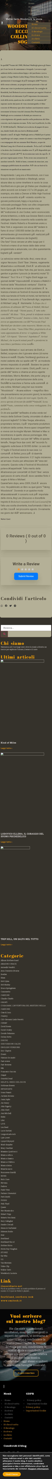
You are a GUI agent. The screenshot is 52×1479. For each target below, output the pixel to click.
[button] (2, 605)
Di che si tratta (35, 7)
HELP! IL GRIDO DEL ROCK (13, 1082)
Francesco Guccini (8, 1072)
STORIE (4, 1252)
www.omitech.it (11, 1300)
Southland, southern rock (17, 1296)
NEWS (3, 1176)
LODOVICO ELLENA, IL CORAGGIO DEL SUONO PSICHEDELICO (22, 835)
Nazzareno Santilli (8, 1172)
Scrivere (32, 14)
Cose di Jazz (6, 1013)
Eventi (3, 1054)
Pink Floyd (5, 1204)
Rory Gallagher (7, 1221)
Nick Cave (5, 1179)
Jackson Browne (7, 1096)
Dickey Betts (6, 1037)
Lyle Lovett (5, 1138)
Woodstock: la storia (9, 1273)
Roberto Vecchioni (8, 1218)
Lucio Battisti (6, 1131)
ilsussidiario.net (11, 1286)
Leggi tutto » (6, 748)
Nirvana (4, 1183)
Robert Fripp (6, 1214)
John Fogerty (6, 1106)
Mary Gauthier (7, 1148)
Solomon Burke (7, 1232)
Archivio (32, 17)
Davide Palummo (8, 1033)
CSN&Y (4, 1023)
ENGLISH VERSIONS (10, 1047)
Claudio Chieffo (7, 999)
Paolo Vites (5, 1190)
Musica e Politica (7, 1162)
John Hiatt (5, 1110)
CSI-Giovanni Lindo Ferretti (12, 1020)
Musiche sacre (6, 1169)
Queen (3, 1207)
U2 (2, 1259)
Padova (4, 1186)
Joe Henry (5, 1103)
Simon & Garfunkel (8, 1228)
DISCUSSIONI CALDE (11, 1044)
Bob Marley (5, 985)
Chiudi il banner (12, 1474)
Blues (3, 978)
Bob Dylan (5, 981)
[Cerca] (4, 634)
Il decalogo (33, 10)
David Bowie (6, 1026)
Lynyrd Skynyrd (7, 1141)
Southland (5, 1239)
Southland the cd (7, 1242)
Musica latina (6, 1166)
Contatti (32, 21)
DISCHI (4, 1040)
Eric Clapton (6, 1051)
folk (2, 1068)
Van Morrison (6, 1263)
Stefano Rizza (6, 1245)
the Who (4, 1256)
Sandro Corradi (7, 1225)
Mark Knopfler (7, 1145)
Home (31, 3)
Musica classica (7, 1159)
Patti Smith (5, 1197)
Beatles (4, 974)
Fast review (5, 1061)
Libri (2, 1120)
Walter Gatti (6, 1270)
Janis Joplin (5, 1099)
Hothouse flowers (8, 1086)
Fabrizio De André (8, 1058)
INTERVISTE (6, 1089)
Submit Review (26, 576)
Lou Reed (4, 1127)
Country (4, 1016)
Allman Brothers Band (9, 960)
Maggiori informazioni (38, 1469)
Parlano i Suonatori (8, 1193)
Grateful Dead (6, 1079)
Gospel (3, 1075)
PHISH (4, 1200)
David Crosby (6, 1030)
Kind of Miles (8, 742)
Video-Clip (5, 1266)
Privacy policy (34, 1400)
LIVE (3, 1124)
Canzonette (5, 992)
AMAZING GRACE (9, 964)
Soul (2, 1235)
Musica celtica (7, 1155)
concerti (4, 1002)
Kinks (3, 1117)
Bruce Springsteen (8, 988)
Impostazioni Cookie (37, 1404)
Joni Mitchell (6, 1113)
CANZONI (5, 995)
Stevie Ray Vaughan (9, 1249)
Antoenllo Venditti (8, 967)
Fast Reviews (6, 1065)
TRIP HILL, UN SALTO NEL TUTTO (19, 939)
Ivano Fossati (6, 1093)
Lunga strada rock (8, 1134)
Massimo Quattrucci (9, 1152)
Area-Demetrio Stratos (10, 971)
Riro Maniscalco (7, 1211)
